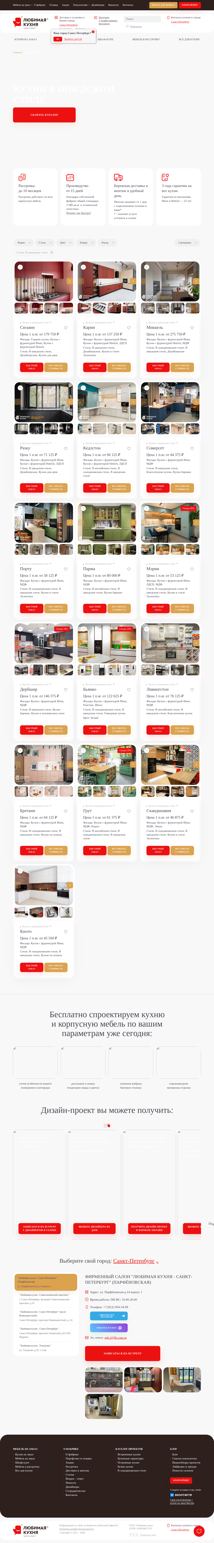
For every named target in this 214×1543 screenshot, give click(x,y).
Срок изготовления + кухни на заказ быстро (182, 1501)
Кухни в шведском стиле (35, 322)
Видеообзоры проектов (186, 1462)
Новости (71, 1482)
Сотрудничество (75, 1490)
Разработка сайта (148, 1535)
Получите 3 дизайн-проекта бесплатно (108, 20)
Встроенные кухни (129, 1454)
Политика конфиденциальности (77, 1529)
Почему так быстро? (78, 213)
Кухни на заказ (26, 39)
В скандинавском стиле (132, 1470)
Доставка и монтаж (77, 1470)
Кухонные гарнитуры (130, 1458)
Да (57, 39)
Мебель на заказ (21, 5)
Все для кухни (189, 39)
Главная (17, 52)
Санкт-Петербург (68, 25)
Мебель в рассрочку (146, 39)
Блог (175, 1454)
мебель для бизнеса (163, 5)
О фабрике (39, 5)
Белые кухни (125, 1466)
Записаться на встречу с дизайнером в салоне (39, 1228)
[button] (70, 281)
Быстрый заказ (31, 367)
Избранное (136, 26)
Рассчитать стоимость (56, 367)
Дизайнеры (72, 1486)
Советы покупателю (184, 1458)
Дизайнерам (97, 5)
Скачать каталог (44, 115)
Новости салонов (182, 1470)
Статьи (70, 1474)
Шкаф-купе (105, 39)
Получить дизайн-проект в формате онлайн (149, 1228)
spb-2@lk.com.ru (115, 1337)
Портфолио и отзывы (78, 1458)
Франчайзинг (190, 5)
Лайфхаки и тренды (184, 1466)
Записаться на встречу (123, 1353)
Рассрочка (72, 1466)
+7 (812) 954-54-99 (115, 1307)
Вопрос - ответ (75, 1478)
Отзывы (53, 5)
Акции (65, 5)
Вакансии (113, 5)
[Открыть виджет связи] (199, 1531)
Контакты (128, 5)
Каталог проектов (129, 1449)
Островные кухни (128, 1462)
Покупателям (80, 5)
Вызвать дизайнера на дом (94, 1228)
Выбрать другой (73, 39)
